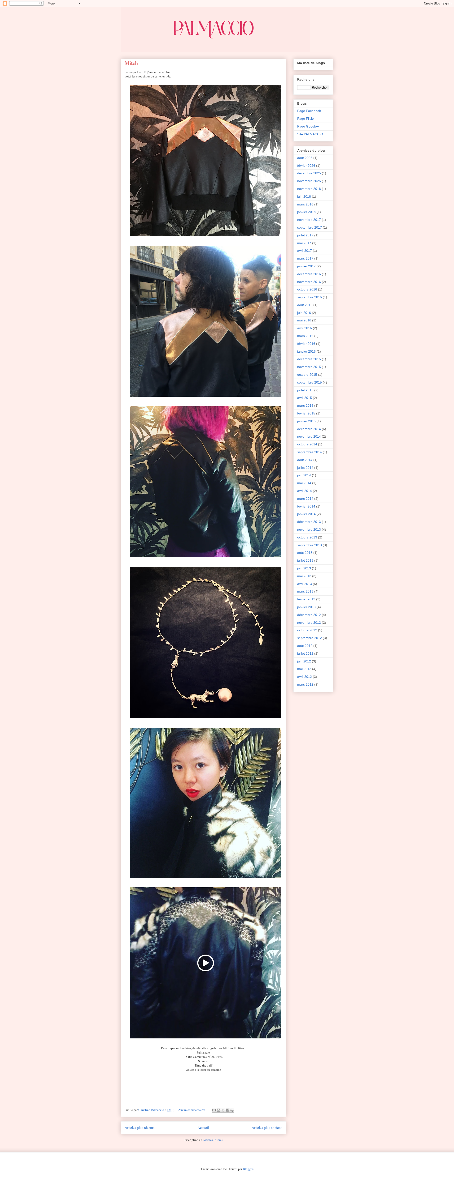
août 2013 (304, 553)
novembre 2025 (309, 181)
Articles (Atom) (213, 1140)
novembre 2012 (309, 622)
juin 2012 (304, 661)
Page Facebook (309, 111)
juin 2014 (304, 475)
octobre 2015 (307, 374)
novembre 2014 (309, 436)
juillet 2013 (305, 560)
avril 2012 (304, 677)
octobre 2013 (307, 537)
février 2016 (306, 344)
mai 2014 (304, 483)
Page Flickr (305, 118)
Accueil (203, 1127)
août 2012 (304, 646)
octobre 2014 (307, 444)
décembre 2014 (309, 429)
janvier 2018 (306, 212)
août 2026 (304, 158)
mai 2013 (304, 576)
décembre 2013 (309, 522)
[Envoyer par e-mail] (214, 1110)
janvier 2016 (306, 351)
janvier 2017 (306, 266)
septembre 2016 (309, 297)
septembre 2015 (309, 382)
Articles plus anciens (267, 1127)
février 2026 (306, 165)
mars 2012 (305, 684)
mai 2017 (304, 243)
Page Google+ (308, 126)
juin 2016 (304, 313)
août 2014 (304, 460)
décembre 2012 (309, 615)
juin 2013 (304, 568)
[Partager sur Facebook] (227, 1110)
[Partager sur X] (223, 1110)
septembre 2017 (309, 227)
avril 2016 (304, 328)
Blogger (248, 1169)
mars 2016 (305, 336)
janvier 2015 (306, 421)
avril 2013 (304, 584)
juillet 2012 (305, 653)
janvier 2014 (306, 514)
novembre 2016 (309, 282)
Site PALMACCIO (310, 134)
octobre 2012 (307, 630)
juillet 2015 (305, 390)
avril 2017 (304, 250)
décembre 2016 (309, 274)
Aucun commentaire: (192, 1110)
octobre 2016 (307, 289)
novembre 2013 (309, 529)
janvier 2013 (306, 607)
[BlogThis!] (218, 1110)
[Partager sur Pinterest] (232, 1110)
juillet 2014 (305, 467)
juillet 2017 (305, 235)
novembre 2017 (309, 220)
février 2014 (306, 506)
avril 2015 (304, 398)
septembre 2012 (309, 638)
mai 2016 (304, 320)
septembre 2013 (309, 545)
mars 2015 (305, 405)
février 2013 (306, 599)
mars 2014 (305, 498)
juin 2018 (304, 196)
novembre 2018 (309, 189)
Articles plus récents (139, 1127)
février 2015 (306, 413)
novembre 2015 (309, 367)
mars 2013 (305, 591)
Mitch (131, 63)
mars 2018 (305, 204)
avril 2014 (304, 491)
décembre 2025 (309, 173)
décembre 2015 (309, 359)
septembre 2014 (309, 452)
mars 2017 (305, 258)
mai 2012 (304, 669)
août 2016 (304, 305)
